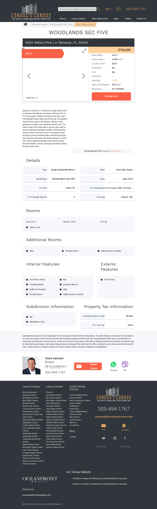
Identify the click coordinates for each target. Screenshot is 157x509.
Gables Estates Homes (55, 411)
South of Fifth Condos (31, 458)
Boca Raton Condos (30, 400)
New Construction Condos (80, 400)
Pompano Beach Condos (32, 453)
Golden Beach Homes (54, 414)
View (102, 179)
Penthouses (74, 406)
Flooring (101, 197)
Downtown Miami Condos (33, 420)
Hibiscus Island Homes (55, 420)
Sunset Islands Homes (55, 447)
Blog (116, 19)
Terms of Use (101, 447)
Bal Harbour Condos (31, 398)
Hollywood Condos (30, 436)
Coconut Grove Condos (32, 409)
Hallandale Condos (30, 433)
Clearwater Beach (110, 478)
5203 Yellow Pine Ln (85, 24)
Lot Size (43, 188)
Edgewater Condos (30, 422)
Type (44, 169)
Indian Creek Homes (54, 428)
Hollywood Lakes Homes (56, 425)
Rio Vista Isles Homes (55, 442)
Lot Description (97, 188)
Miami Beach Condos (31, 444)
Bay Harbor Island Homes (56, 400)
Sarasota (123, 478)
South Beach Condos (31, 455)
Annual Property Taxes (94, 316)
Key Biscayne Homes (54, 431)
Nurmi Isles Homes (54, 436)
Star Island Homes (53, 444)
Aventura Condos (29, 395)
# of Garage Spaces (37, 197)
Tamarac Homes (39, 24)
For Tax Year (98, 325)
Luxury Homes (75, 420)
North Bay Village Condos (33, 447)
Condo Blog (74, 409)
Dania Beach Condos (31, 411)
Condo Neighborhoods (79, 395)
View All (49, 392)
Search (63, 19)
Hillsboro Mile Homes (55, 422)
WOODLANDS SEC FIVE (61, 24)
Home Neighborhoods (78, 411)
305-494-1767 (136, 9)
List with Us (74, 425)
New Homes (75, 417)
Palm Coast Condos (31, 450)
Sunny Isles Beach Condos (33, 461)
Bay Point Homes (53, 403)
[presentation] (28, 76)
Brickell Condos (29, 403)
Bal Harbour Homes (54, 395)
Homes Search (75, 414)
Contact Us (141, 19)
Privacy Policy (126, 447)
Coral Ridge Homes (54, 409)
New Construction (100, 19)
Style (102, 169)
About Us (73, 422)
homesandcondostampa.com (37, 495)
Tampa (85, 478)
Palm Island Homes (54, 439)
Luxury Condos (78, 19)
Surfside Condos (29, 464)
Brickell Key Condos (31, 406)
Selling (128, 19)
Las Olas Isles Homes (55, 433)
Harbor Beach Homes (54, 417)
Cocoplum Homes (53, 406)
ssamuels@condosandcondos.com (114, 416)
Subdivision (41, 179)
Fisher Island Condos (31, 425)
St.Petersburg (95, 478)
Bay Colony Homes (53, 398)
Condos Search (76, 398)
